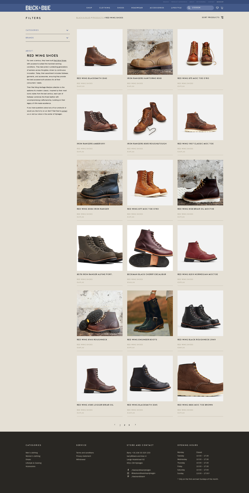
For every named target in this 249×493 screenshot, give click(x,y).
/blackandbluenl (138, 476)
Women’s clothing (33, 456)
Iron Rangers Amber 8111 (91, 143)
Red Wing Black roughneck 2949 (197, 339)
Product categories (179, 2)
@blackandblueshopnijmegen (143, 473)
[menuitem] (166, 2)
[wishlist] (217, 8)
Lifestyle (176, 8)
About (192, 2)
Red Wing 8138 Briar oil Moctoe (196, 208)
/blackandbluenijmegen (141, 470)
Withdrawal (201, 2)
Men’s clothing (32, 453)
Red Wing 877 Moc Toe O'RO (143, 208)
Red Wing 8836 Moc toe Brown (195, 404)
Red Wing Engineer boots (142, 339)
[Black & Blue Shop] (38, 8)
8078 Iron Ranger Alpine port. (95, 274)
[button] (200, 8)
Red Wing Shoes (60, 60)
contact (64, 111)
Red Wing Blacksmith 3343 (92, 78)
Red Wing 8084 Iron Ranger (93, 208)
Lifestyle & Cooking (33, 463)
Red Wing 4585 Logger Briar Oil (95, 404)
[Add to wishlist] (119, 32)
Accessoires (30, 466)
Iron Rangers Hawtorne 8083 (144, 78)
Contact (211, 2)
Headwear (137, 8)
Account (220, 2)
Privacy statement (83, 456)
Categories (32, 30)
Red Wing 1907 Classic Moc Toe (196, 143)
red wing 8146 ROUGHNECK (92, 339)
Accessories (157, 8)
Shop (89, 8)
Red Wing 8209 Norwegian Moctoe (198, 274)
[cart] (221, 8)
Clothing (104, 8)
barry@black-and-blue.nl (136, 456)
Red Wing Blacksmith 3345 (142, 404)
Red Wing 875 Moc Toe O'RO (193, 78)
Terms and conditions (85, 453)
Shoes (120, 8)
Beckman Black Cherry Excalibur (146, 274)
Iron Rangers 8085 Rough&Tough (147, 143)
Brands (166, 2)
